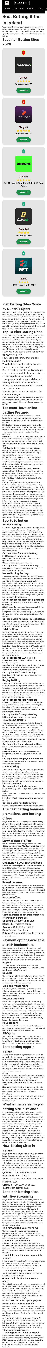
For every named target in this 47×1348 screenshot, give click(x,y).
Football (31, 8)
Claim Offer (23, 90)
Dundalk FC (18, 8)
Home (7, 8)
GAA (41, 8)
